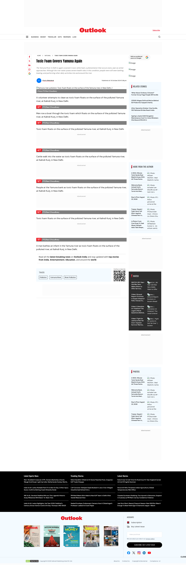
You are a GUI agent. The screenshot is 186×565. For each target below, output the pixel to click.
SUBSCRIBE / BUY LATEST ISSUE (144, 545)
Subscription (136, 522)
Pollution (43, 312)
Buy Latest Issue (138, 526)
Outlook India (80, 291)
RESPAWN (67, 37)
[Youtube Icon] (149, 553)
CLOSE (183, 557)
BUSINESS (35, 37)
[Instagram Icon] (139, 553)
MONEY (43, 37)
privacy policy (150, 539)
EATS (60, 37)
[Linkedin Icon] (144, 553)
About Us (117, 561)
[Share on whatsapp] (29, 69)
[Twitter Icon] (134, 553)
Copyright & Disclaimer (139, 561)
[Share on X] (29, 61)
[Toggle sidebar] (27, 36)
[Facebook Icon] (128, 553)
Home (39, 55)
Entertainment (57, 294)
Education (70, 294)
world (93, 294)
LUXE (74, 37)
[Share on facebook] (29, 57)
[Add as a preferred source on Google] (29, 74)
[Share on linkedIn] (29, 65)
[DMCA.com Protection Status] (32, 561)
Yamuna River (55, 312)
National (48, 55)
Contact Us (126, 561)
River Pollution (70, 312)
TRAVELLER (52, 37)
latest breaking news (60, 291)
